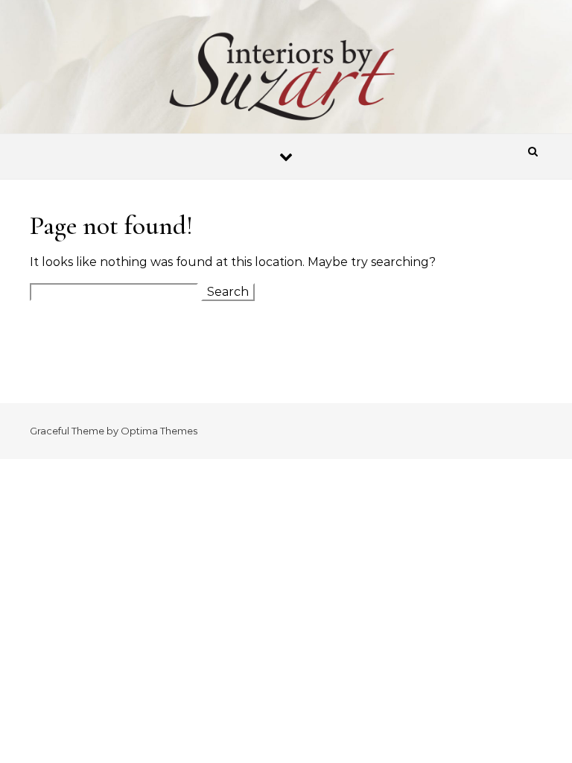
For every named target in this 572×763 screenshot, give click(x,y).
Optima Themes (159, 431)
